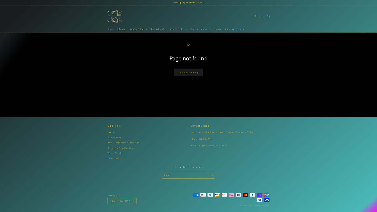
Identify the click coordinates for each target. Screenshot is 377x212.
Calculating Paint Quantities (121, 148)
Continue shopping (189, 72)
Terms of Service (115, 153)
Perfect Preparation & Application (124, 142)
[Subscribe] (212, 175)
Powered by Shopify (262, 205)
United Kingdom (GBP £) (120, 201)
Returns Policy (114, 137)
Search (111, 132)
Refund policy (114, 158)
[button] (138, 29)
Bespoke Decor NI (249, 205)
